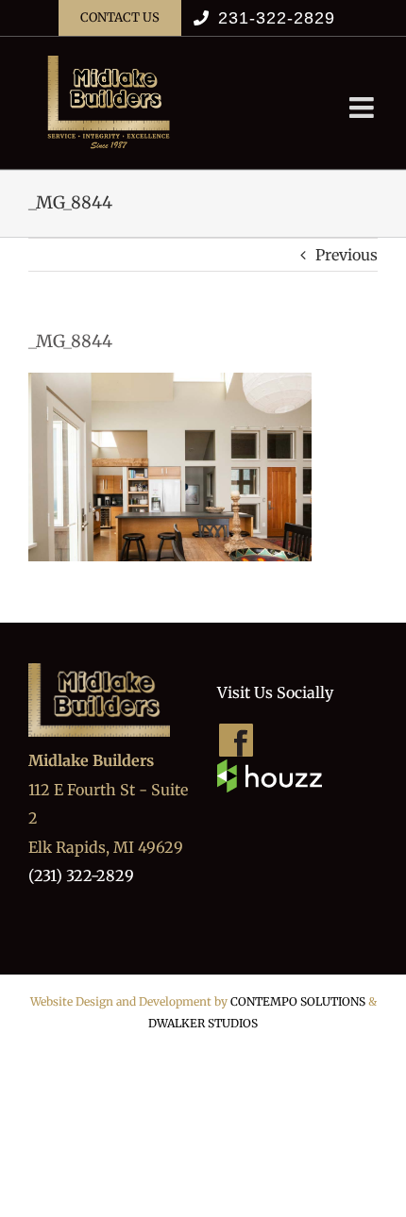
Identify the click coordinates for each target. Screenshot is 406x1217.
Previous (346, 254)
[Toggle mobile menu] (363, 107)
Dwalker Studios (203, 1023)
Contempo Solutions (297, 1001)
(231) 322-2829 (81, 875)
